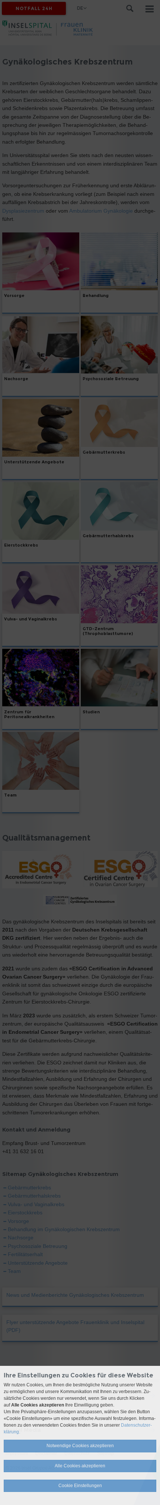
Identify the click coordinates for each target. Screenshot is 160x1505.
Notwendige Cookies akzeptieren (80, 1445)
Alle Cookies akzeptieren (80, 1465)
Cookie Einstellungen (80, 1485)
